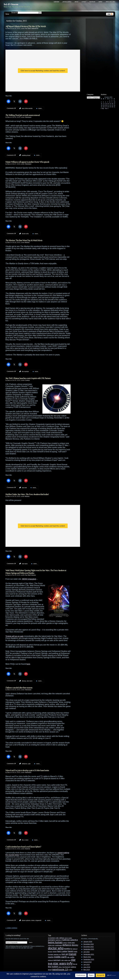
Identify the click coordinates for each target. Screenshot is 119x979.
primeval (50, 960)
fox (23, 840)
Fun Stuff (28, 28)
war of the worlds (27, 108)
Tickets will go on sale (14, 636)
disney (24, 681)
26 (103, 107)
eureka (67, 948)
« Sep (102, 108)
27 (106, 107)
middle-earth (60, 957)
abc (57, 938)
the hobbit (53, 966)
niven (33, 920)
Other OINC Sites (110, 2)
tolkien (60, 967)
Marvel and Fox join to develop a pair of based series (27, 770)
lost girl (65, 954)
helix (75, 951)
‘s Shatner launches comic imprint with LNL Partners (28, 378)
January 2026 (87, 941)
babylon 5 (59, 940)
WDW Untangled (29, 579)
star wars (25, 564)
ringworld (38, 920)
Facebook (92, 2)
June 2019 (86, 967)
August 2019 (87, 962)
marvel (72, 954)
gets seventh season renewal (22, 115)
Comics (27, 380)
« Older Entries (11, 928)
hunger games (53, 954)
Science (27, 849)
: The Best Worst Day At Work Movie (23, 240)
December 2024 (88, 944)
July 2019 (86, 964)
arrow (66, 938)
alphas (61, 938)
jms (60, 954)
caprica (65, 942)
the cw (75, 964)
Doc (8, 28)
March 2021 (87, 957)
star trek (24, 487)
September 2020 (88, 959)
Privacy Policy (67, 2)
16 (112, 103)
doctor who (25, 234)
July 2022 (86, 952)
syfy (29, 764)
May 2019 (86, 969)
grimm (55, 951)
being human (55, 942)
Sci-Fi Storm (11, 4)
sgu (62, 960)
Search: (14, 13)
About (76, 2)
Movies (27, 242)
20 (106, 105)
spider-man (67, 960)
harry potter (62, 951)
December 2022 (88, 947)
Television (28, 117)
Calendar (56, 2)
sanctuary (57, 960)
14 (108, 103)
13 (106, 103)
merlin (50, 957)
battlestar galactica (70, 940)
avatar (70, 938)
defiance (24, 764)
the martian (25, 371)
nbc (68, 957)
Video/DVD (34, 28)
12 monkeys (52, 938)
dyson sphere (26, 920)
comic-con (51, 945)
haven (70, 951)
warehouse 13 (60, 969)
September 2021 (88, 954)
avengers (51, 940)
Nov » (106, 108)
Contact (84, 2)
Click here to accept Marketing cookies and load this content (43, 71)
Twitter (100, 2)
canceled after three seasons (18, 687)
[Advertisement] (101, 54)
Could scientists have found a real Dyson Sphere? (23, 846)
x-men (26, 840)
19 (103, 105)
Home (7, 14)
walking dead (26, 155)
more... (40, 108)
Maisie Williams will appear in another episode (27, 162)
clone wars (71, 942)
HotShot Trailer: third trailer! (27, 494)
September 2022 (88, 949)
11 (101, 103)
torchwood (66, 967)
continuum (58, 945)
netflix (72, 957)
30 (112, 107)
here (28, 664)
